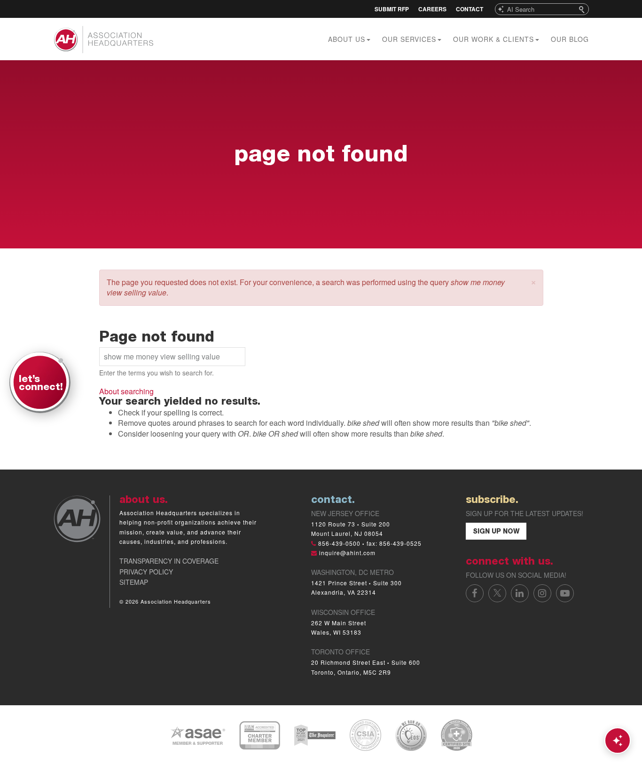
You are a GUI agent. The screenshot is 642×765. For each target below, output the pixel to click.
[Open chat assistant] (617, 740)
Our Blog (570, 39)
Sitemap (133, 582)
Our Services (410, 39)
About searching (126, 391)
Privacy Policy (146, 571)
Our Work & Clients (494, 39)
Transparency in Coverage (169, 561)
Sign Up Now (496, 532)
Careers (432, 9)
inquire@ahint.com (347, 553)
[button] (533, 281)
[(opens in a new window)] (197, 734)
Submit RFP (392, 9)
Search (583, 9)
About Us (348, 39)
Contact (469, 9)
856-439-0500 (339, 543)
